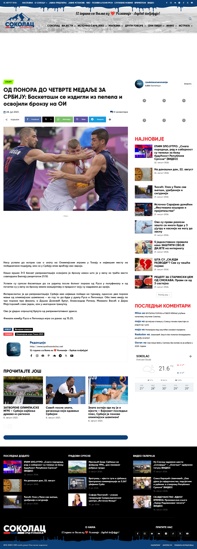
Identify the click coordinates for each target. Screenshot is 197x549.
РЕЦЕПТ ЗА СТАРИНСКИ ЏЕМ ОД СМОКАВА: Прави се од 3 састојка (173, 280)
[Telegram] (179, 3)
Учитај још (163, 295)
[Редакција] (17, 349)
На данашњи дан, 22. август (173, 169)
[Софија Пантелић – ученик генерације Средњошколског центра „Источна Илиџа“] (77, 499)
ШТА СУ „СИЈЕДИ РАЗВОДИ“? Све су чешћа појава (172, 263)
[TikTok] (183, 3)
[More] (110, 119)
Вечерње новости (23, 329)
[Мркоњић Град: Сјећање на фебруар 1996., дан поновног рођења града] (77, 467)
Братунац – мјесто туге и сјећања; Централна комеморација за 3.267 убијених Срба (108, 481)
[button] (190, 18)
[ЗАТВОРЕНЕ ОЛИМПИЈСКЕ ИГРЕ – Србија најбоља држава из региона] (23, 390)
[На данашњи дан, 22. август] (143, 174)
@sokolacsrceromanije (156, 82)
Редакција (38, 342)
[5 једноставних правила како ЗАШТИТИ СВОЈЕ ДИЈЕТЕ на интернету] (143, 247)
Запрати (187, 84)
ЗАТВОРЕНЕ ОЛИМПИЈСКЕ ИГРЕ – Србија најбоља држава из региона (21, 411)
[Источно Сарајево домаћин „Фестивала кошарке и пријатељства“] (143, 209)
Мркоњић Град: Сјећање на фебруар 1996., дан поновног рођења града (104, 465)
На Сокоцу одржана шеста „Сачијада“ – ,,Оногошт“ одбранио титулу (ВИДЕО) (173, 465)
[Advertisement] (98, 54)
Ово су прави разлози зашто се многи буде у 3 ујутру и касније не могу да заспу (173, 226)
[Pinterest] (48, 355)
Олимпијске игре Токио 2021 (29, 334)
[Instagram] (171, 3)
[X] (187, 3)
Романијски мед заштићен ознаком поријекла (165, 330)
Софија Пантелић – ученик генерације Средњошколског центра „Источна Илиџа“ (105, 497)
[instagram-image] (144, 100)
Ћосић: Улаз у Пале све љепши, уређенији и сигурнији (170, 190)
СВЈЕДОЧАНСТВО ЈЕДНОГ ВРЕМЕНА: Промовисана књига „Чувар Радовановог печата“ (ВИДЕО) (170, 501)
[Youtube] (192, 3)
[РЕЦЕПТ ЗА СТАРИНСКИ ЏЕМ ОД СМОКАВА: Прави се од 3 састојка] (143, 282)
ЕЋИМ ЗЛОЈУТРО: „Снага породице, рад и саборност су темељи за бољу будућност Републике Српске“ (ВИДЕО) (173, 152)
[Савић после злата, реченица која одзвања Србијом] (65, 390)
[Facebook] (166, 3)
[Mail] (42, 355)
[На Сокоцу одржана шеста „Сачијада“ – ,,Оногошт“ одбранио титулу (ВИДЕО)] (142, 467)
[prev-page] (5, 426)
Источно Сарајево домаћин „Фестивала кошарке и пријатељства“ (173, 207)
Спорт (8, 82)
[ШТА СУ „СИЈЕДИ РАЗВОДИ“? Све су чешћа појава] (143, 264)
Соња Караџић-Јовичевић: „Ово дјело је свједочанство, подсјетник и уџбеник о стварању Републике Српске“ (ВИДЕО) (172, 483)
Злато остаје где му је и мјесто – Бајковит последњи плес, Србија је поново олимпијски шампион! (107, 412)
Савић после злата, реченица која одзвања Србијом (62, 411)
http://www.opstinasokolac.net (46, 347)
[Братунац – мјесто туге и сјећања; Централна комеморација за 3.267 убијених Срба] (77, 483)
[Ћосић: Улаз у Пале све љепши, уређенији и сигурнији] (143, 192)
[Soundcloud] (175, 3)
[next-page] (10, 426)
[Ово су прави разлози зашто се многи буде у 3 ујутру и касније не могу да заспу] (143, 227)
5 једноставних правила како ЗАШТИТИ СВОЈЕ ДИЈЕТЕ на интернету (171, 245)
